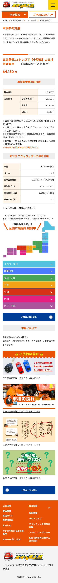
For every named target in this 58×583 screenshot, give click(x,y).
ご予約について (42, 15)
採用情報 (33, 513)
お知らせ (7, 525)
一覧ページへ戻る (29, 490)
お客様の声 (8, 520)
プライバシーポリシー (39, 532)
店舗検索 (15, 15)
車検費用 (7, 511)
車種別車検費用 (16, 20)
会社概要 (33, 505)
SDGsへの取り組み (12, 539)
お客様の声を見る (29, 317)
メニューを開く (53, 5)
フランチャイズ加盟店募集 (39, 525)
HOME (5, 20)
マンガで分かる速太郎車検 (13, 532)
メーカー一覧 (31, 20)
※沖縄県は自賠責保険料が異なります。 (21, 147)
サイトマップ (35, 518)
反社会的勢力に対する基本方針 (39, 539)
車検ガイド (8, 515)
